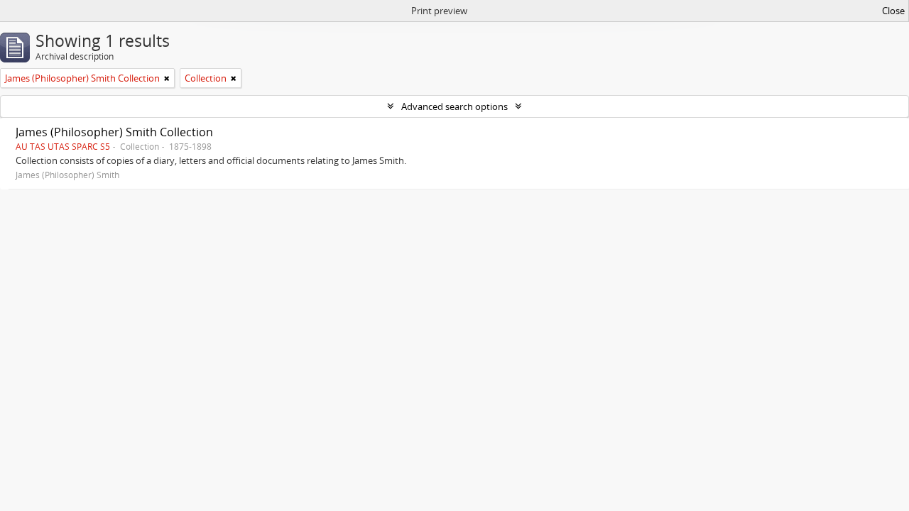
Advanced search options (454, 106)
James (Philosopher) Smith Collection (114, 132)
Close (893, 10)
